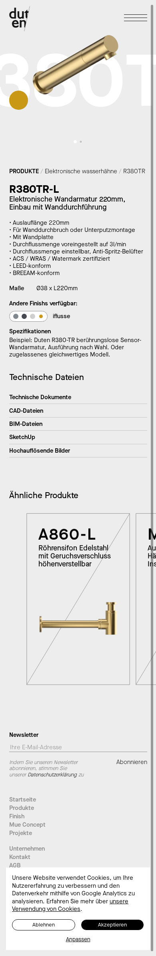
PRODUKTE (24, 171)
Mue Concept (27, 825)
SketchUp (22, 437)
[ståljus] (32, 316)
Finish (16, 816)
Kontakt (19, 857)
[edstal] (16, 316)
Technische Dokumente (40, 397)
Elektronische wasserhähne (81, 171)
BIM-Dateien (25, 424)
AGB (15, 865)
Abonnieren (131, 762)
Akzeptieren (112, 924)
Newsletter (23, 735)
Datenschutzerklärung (52, 774)
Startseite (22, 800)
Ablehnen (43, 924)
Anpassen (78, 939)
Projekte (20, 833)
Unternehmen (27, 849)
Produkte (21, 808)
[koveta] (24, 316)
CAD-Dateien (26, 411)
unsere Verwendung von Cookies (70, 905)
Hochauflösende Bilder (39, 451)
